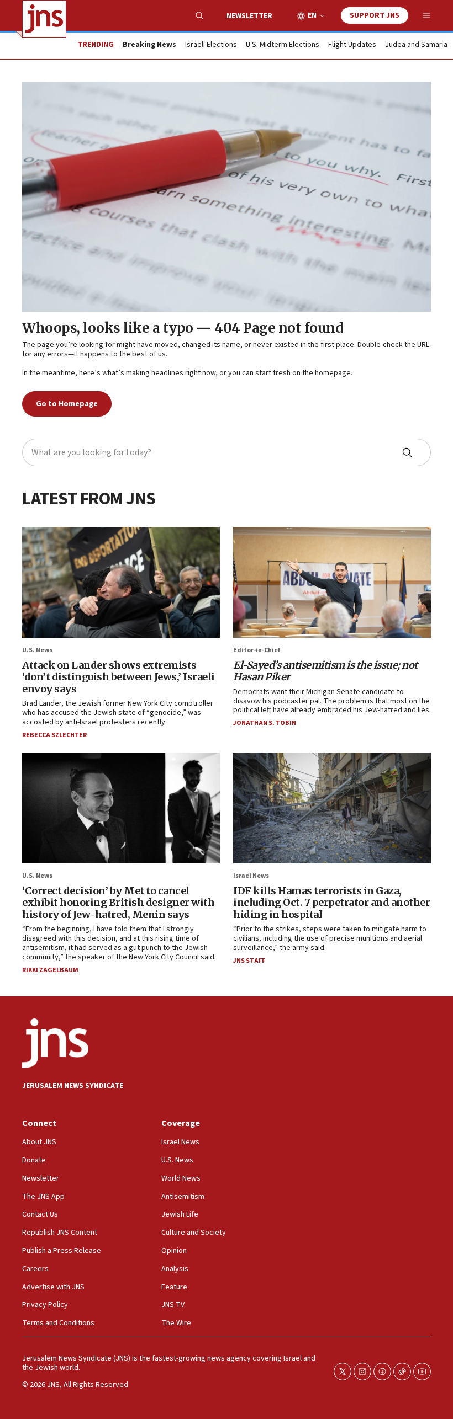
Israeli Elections (211, 45)
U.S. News (37, 650)
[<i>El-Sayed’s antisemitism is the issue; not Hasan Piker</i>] (332, 582)
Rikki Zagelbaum (50, 970)
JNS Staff (249, 960)
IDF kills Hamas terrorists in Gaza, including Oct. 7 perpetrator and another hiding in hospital (331, 902)
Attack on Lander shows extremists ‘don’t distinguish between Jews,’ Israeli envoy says (118, 677)
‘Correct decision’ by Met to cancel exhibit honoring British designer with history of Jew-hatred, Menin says (118, 902)
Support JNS (374, 15)
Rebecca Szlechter (54, 735)
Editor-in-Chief (256, 650)
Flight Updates (352, 45)
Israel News (251, 876)
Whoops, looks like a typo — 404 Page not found (182, 328)
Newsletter (249, 16)
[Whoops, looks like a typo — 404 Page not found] (226, 197)
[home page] (44, 18)
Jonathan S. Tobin (264, 723)
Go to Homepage (67, 403)
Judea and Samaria (416, 45)
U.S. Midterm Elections (282, 45)
